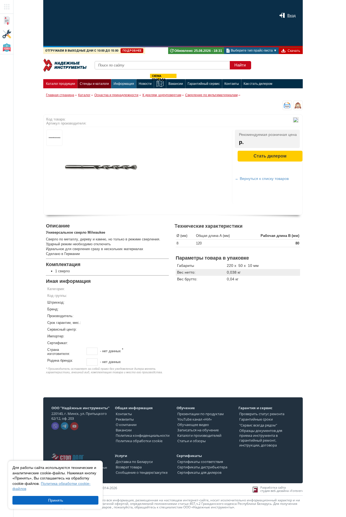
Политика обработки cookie (139, 440)
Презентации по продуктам (200, 413)
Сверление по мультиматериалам (211, 95)
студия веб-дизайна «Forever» (281, 490)
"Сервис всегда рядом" (258, 425)
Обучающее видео (193, 424)
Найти (240, 65)
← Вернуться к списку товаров (262, 178)
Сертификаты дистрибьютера (202, 467)
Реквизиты (125, 419)
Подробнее (131, 50)
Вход (291, 16)
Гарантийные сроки (256, 419)
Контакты (124, 413)
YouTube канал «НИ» (194, 419)
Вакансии (124, 430)
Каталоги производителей (199, 435)
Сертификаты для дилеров (199, 472)
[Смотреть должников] (67, 451)
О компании (126, 424)
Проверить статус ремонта (261, 413)
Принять (55, 500)
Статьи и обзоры (191, 440)
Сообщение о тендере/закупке (142, 472)
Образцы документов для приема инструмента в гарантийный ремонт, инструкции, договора (260, 438)
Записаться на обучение (198, 430)
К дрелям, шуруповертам (161, 95)
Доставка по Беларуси (134, 461)
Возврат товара (129, 467)
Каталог (84, 95)
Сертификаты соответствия (200, 461)
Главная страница (60, 95)
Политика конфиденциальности (142, 435)
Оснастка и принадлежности (116, 95)
